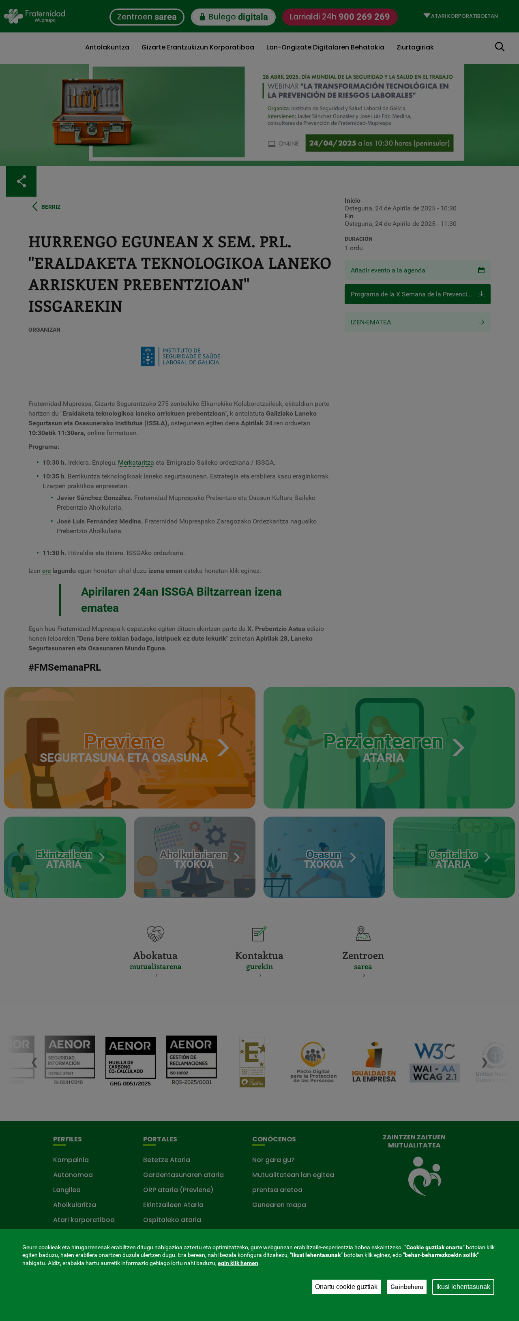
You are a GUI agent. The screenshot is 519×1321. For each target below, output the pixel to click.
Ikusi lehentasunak (463, 1286)
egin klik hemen (238, 1263)
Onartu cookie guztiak (346, 1286)
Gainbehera (406, 1287)
